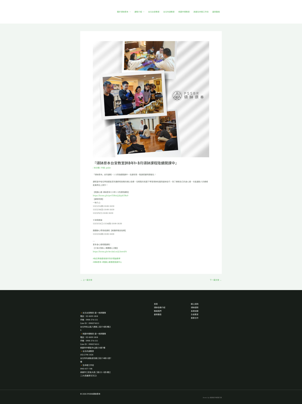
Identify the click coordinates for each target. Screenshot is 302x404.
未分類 (97, 167)
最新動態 (216, 11)
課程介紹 (138, 11)
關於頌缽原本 (122, 11)
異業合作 (194, 318)
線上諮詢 (194, 304)
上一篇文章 (86, 280)
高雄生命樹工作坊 (201, 11)
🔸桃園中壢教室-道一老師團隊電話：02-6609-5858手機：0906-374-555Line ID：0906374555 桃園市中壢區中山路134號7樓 (93, 340)
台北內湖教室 (169, 11)
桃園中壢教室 (184, 11)
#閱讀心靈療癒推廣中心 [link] (112, 262)
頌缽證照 (194, 307)
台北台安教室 (153, 11)
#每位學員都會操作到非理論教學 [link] (106, 258)
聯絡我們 (157, 311)
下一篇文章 (216, 280)
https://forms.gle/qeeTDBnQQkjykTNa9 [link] (110, 195)
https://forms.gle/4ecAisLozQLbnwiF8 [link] (110, 251)
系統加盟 (194, 311)
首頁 (156, 304)
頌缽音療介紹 (159, 307)
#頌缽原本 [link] (97, 262)
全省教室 (194, 314)
